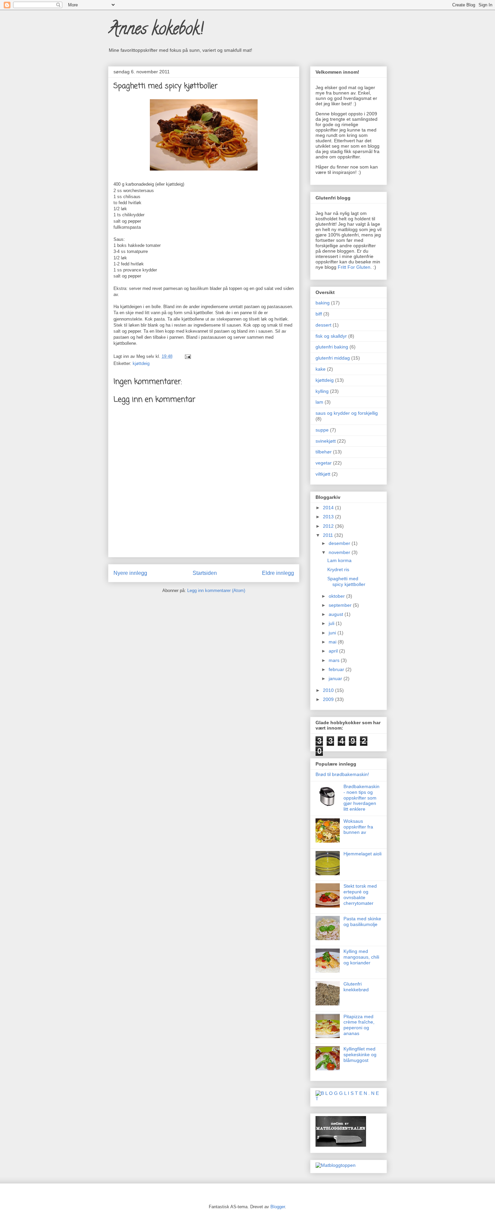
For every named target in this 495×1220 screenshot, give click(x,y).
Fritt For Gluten (354, 267)
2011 (328, 535)
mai (333, 641)
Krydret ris (338, 569)
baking (323, 302)
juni (333, 632)
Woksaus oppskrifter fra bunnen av (358, 826)
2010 (329, 690)
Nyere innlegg (130, 573)
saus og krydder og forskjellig (347, 413)
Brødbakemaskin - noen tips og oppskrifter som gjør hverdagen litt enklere (361, 798)
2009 (329, 699)
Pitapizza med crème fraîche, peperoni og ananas (358, 1025)
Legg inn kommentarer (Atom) (216, 590)
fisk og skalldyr (331, 336)
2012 (329, 526)
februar (337, 669)
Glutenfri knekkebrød (356, 986)
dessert (323, 325)
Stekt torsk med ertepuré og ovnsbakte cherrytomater (360, 894)
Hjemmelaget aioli (362, 853)
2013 (329, 516)
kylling (322, 391)
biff (319, 314)
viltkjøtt (323, 474)
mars (335, 660)
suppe (322, 430)
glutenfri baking (332, 346)
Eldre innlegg (278, 573)
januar (336, 678)
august (336, 614)
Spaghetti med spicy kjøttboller (346, 581)
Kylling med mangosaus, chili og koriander (361, 957)
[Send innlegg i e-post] (187, 356)
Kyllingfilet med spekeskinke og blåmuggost (359, 1054)
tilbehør (324, 451)
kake (321, 369)
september (341, 605)
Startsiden (205, 573)
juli (332, 623)
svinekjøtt (326, 441)
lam (319, 402)
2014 (329, 507)
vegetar (324, 463)
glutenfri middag (333, 358)
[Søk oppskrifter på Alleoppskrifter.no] (336, 1165)
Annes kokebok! (155, 30)
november (340, 552)
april (334, 651)
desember (340, 543)
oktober (337, 596)
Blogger (277, 1206)
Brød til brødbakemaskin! (342, 774)
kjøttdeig (141, 363)
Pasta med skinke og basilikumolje (362, 921)
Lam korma (339, 560)
